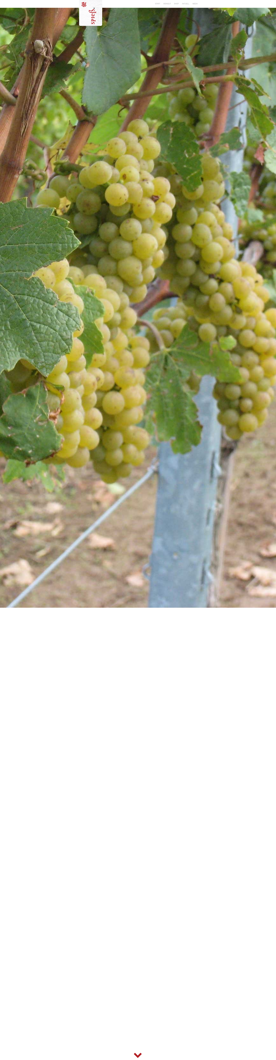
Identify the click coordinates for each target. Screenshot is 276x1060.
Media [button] (195, 4)
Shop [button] (176, 4)
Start (157, 4)
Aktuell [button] (185, 4)
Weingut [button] (167, 4)
